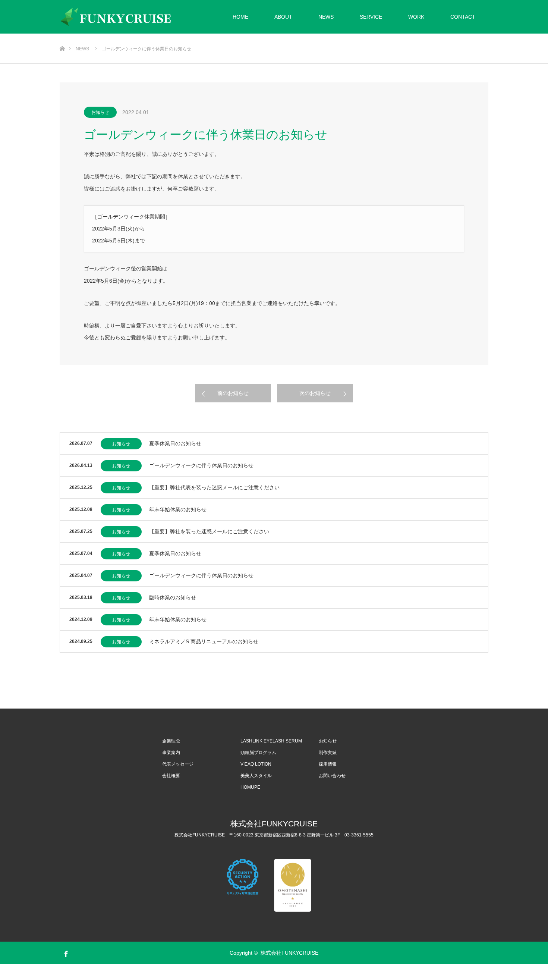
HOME (240, 17)
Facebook (65, 952)
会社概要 (171, 775)
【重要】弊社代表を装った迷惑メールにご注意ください (214, 487)
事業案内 (171, 752)
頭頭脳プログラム (258, 752)
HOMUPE (250, 787)
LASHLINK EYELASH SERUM (271, 741)
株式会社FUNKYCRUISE (274, 824)
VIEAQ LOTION (255, 764)
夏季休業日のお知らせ (175, 443)
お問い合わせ (332, 775)
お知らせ (100, 112)
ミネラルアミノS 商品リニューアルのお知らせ (203, 641)
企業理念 (171, 741)
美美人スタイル (256, 775)
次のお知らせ (315, 393)
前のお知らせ (233, 393)
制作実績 (328, 752)
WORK (416, 17)
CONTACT (462, 17)
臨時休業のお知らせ (172, 597)
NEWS (326, 17)
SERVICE (371, 17)
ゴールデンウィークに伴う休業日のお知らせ (201, 465)
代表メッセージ (177, 764)
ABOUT (283, 17)
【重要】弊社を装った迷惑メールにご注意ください (209, 531)
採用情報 (328, 764)
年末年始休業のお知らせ (178, 509)
